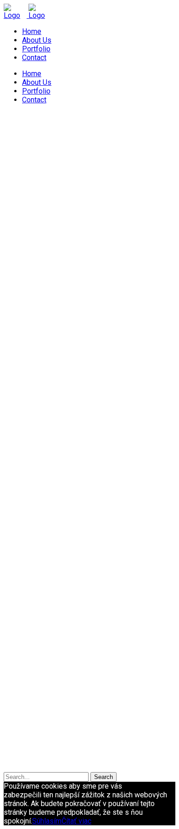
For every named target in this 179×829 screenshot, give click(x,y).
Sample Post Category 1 (122, 164)
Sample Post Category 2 (122, 448)
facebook (160, 775)
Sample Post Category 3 (43, 173)
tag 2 (39, 617)
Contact (34, 57)
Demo (31, 666)
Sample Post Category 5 (43, 466)
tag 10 (40, 629)
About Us (36, 40)
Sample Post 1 (33, 146)
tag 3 (61, 620)
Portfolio (36, 49)
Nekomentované (34, 182)
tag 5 (105, 618)
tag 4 (82, 617)
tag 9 (17, 629)
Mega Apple (63, 164)
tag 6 (129, 617)
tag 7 (153, 618)
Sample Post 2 (33, 293)
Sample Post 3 (33, 431)
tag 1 (13, 618)
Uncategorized (45, 727)
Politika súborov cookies (70, 751)
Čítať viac (76, 821)
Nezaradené (41, 674)
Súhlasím (47, 821)
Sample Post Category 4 (124, 457)
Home (31, 31)
